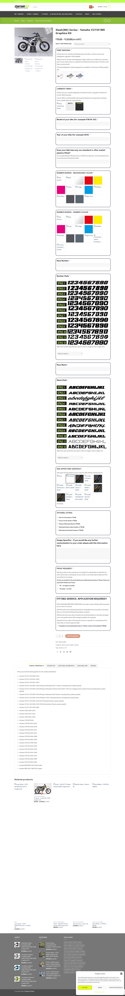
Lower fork (78, 957)
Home (16, 21)
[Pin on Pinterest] (67, 651)
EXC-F (75, 948)
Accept (85, 987)
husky (69, 954)
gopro (71, 951)
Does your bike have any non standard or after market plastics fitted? (81, 151)
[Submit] (90, 7)
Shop (23, 21)
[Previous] (17, 42)
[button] (121, 974)
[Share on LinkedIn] (70, 651)
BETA (70, 945)
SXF (65, 966)
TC (69, 966)
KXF (72, 957)
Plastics (79, 14)
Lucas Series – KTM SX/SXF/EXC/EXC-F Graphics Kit (22, 925)
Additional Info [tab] (82, 665)
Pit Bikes (45, 14)
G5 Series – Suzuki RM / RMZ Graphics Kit (42, 799)
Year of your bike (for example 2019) (73, 135)
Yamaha (76, 645)
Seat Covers (96, 14)
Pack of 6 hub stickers (67, 517)
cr (74, 945)
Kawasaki (82, 954)
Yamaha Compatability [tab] (36, 665)
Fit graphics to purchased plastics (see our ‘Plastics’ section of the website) (82, 626)
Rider (87, 14)
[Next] (49, 42)
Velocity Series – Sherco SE (80, 924)
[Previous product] (108, 20)
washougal (67, 969)
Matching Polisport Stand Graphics (71, 527)
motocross (79, 960)
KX (69, 957)
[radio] (61, 76)
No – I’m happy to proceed (67, 585)
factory (80, 948)
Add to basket (73, 636)
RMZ (75, 963)
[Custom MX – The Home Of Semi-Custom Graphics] (22, 7)
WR (73, 969)
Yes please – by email (65, 589)
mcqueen (72, 960)
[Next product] (105, 20)
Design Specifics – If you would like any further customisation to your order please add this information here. (82, 543)
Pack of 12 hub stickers (68, 520)
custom (82, 945)
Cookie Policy (97, 992)
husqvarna (75, 954)
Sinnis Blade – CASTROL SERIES (99, 924)
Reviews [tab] (93, 665)
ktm (65, 957)
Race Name (62, 365)
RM (71, 963)
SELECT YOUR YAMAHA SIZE (63, 43)
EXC (70, 948)
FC (65, 951)
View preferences (115, 987)
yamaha (61, 647)
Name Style (62, 380)
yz (64, 647)
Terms (103, 992)
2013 (65, 942)
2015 (75, 942)
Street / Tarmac (32, 14)
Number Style (63, 276)
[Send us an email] (109, 1)
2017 (65, 945)
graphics (77, 951)
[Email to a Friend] (63, 651)
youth (71, 972)
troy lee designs (78, 966)
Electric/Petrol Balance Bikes (61, 14)
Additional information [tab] (66, 665)
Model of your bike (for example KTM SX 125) (77, 120)
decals (66, 948)
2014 (70, 942)
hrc (65, 954)
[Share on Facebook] (57, 651)
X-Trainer (77, 969)
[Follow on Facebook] (106, 1)
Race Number (63, 261)
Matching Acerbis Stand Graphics (71, 530)
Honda (82, 951)
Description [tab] (51, 665)
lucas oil (66, 960)
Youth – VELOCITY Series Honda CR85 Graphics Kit (60, 924)
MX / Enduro (19, 14)
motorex (66, 963)
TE (72, 966)
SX (84, 963)
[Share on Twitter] (60, 651)
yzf (66, 647)
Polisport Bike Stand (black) (69, 524)
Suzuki (80, 963)
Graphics (30, 21)
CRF (77, 945)
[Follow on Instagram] (107, 1)
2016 (79, 942)
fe (68, 951)
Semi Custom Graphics (44, 21)
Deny (100, 987)
